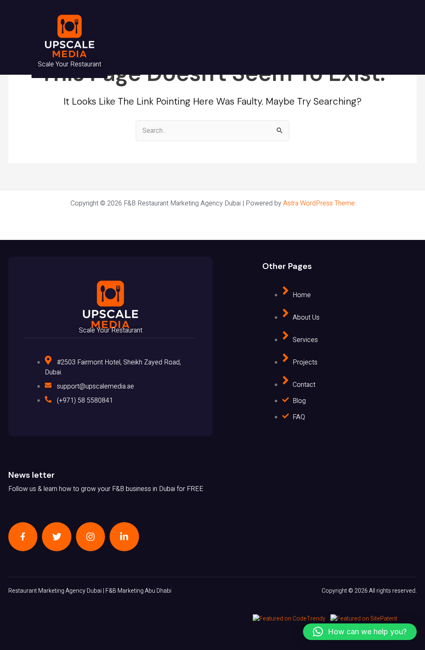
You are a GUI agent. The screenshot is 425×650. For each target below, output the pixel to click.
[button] (360, 631)
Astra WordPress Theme (319, 203)
